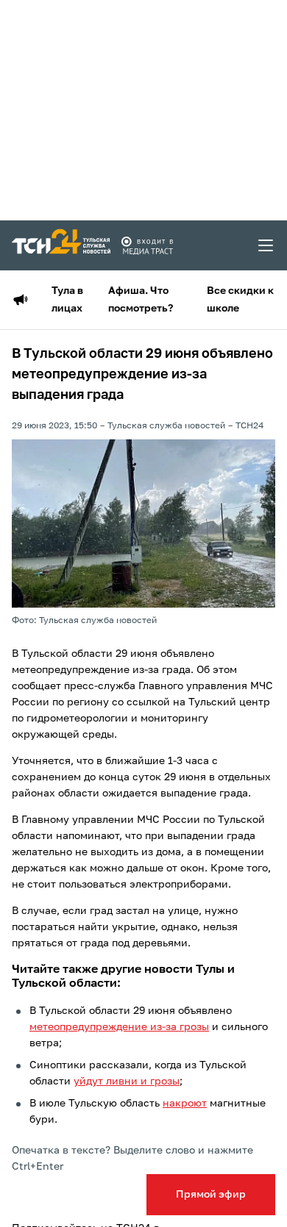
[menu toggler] (266, 245)
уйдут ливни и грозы (127, 1081)
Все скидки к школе (240, 300)
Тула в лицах (67, 300)
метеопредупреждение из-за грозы (119, 1027)
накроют (185, 1103)
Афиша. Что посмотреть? (140, 300)
